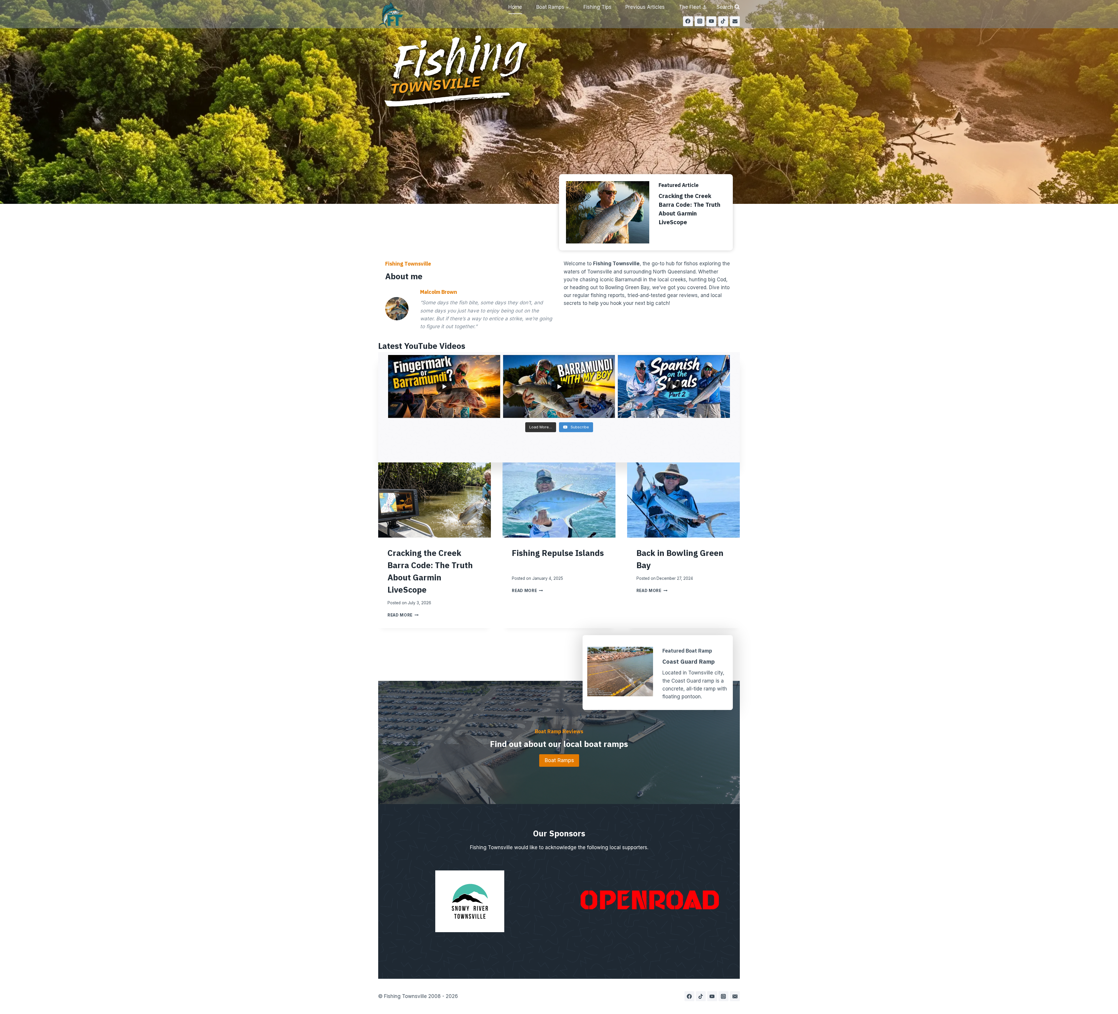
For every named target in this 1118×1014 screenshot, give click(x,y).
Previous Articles (645, 7)
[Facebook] (688, 21)
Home (515, 7)
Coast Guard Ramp (688, 661)
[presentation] (434, 500)
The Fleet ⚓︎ (693, 7)
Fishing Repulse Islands (558, 552)
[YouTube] (711, 21)
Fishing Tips (597, 7)
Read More (403, 615)
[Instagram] (700, 21)
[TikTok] (723, 21)
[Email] (735, 21)
